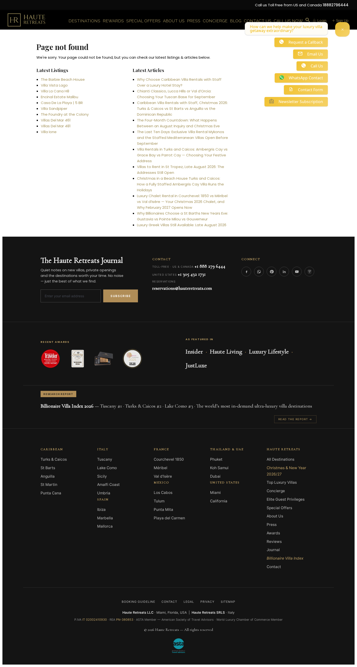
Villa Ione (49, 131)
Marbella (105, 518)
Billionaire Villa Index (285, 558)
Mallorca (105, 526)
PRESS (193, 20)
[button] (307, 20)
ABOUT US (174, 20)
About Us (275, 516)
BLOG (235, 20)
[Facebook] (246, 271)
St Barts (48, 468)
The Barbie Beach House (63, 79)
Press (272, 524)
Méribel (160, 468)
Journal (273, 549)
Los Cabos (163, 492)
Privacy (207, 601)
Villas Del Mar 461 (56, 120)
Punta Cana (51, 493)
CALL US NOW (288, 20)
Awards (273, 533)
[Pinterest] (271, 271)
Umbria (103, 493)
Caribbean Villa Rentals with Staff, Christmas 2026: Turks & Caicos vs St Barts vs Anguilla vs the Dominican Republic (182, 108)
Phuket (216, 459)
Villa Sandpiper (54, 108)
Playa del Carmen (169, 518)
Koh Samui (219, 468)
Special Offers (279, 508)
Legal (189, 601)
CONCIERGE (215, 20)
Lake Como (107, 468)
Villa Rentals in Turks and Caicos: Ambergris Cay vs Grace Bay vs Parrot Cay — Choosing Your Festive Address (182, 155)
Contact (274, 566)
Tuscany (104, 459)
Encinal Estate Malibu (59, 96)
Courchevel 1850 (169, 459)
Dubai (215, 476)
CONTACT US (257, 20)
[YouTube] (297, 271)
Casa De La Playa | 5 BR (62, 102)
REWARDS (113, 20)
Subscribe (120, 296)
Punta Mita (163, 509)
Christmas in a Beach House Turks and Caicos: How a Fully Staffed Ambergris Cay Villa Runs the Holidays (180, 184)
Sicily (102, 476)
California (218, 501)
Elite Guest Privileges (286, 499)
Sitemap (228, 601)
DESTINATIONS (84, 20)
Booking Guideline (138, 601)
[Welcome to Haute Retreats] (342, 29)
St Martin (49, 484)
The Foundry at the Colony (65, 114)
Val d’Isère (163, 476)
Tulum (159, 501)
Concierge (276, 491)
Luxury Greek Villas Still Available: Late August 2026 (181, 224)
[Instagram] (309, 271)
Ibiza (101, 509)
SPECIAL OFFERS (143, 20)
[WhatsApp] (259, 271)
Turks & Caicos (54, 459)
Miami (215, 492)
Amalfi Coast (108, 484)
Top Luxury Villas (282, 482)
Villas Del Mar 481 (56, 126)
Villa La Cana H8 (55, 91)
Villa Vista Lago (54, 85)
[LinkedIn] (284, 271)
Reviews (274, 541)
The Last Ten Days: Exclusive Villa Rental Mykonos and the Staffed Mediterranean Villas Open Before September (182, 137)
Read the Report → (295, 419)
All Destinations (280, 459)
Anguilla (48, 476)
